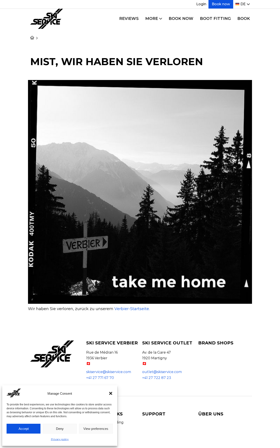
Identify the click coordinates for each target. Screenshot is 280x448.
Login (201, 4)
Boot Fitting (215, 18)
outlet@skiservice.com (162, 372)
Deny (60, 429)
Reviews (129, 18)
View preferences (95, 429)
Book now (221, 4)
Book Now (181, 18)
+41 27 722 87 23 (156, 378)
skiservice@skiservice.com (108, 372)
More (151, 18)
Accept (24, 429)
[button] (110, 393)
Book (243, 18)
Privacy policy (60, 439)
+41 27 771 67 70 (100, 378)
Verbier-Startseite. (132, 308)
